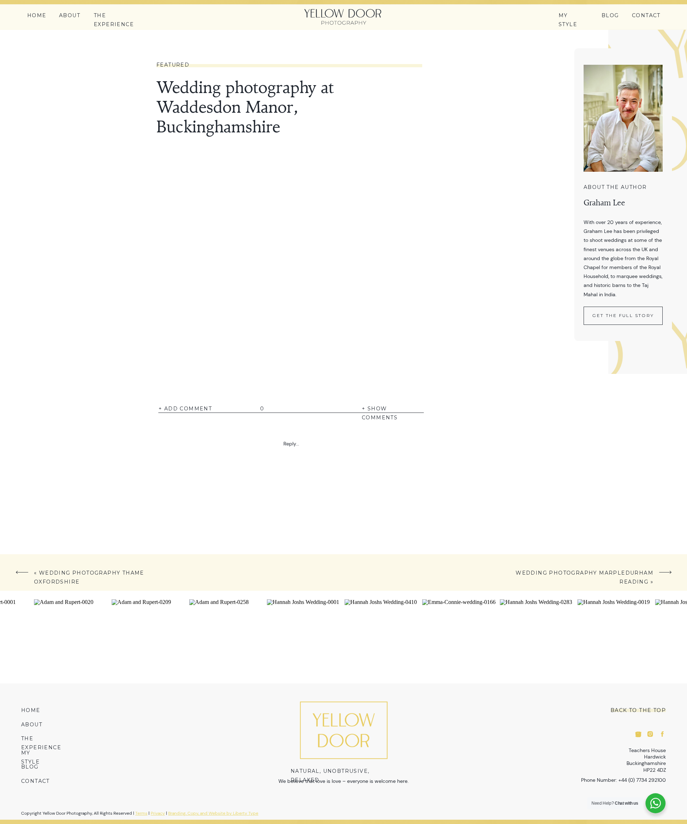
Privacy (158, 813)
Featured (172, 65)
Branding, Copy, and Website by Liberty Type (213, 813)
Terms (141, 813)
